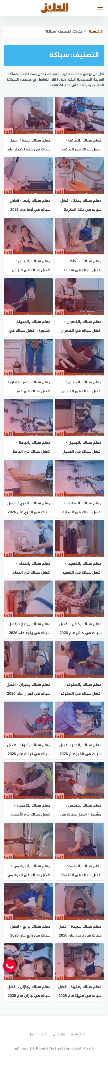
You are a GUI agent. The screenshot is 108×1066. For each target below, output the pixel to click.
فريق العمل (38, 1034)
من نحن (59, 1034)
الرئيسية (78, 1034)
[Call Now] (9, 966)
